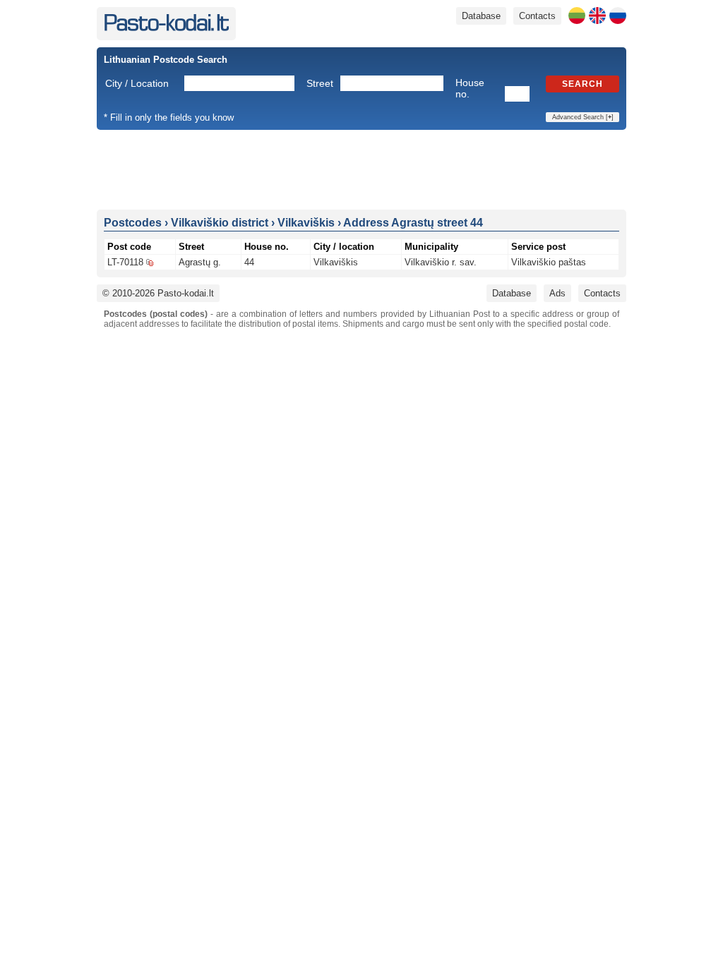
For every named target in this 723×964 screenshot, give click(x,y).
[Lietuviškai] (576, 15)
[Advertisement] (361, 168)
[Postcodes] (166, 28)
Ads (557, 293)
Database (481, 16)
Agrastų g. (200, 262)
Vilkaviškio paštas (548, 262)
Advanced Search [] (583, 117)
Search (582, 84)
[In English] (597, 15)
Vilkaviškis (335, 262)
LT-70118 (125, 262)
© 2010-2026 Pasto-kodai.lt (158, 293)
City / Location (137, 83)
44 (249, 262)
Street (319, 83)
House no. (469, 88)
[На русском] (617, 15)
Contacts (537, 16)
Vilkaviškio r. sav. (441, 262)
